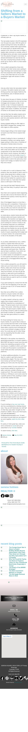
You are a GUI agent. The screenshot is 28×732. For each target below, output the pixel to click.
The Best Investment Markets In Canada (16, 571)
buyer (22, 155)
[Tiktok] (26, 678)
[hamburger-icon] (25, 4)
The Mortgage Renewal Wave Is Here (17, 575)
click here (14, 430)
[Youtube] (16, 678)
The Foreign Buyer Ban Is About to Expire (17, 548)
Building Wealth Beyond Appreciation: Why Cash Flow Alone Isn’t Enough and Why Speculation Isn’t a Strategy (17, 554)
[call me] (15, 615)
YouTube (13, 427)
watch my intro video (18, 419)
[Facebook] (2, 678)
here (2, 421)
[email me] (14, 605)
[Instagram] (7, 678)
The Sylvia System (18, 682)
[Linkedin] (12, 678)
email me (14, 610)
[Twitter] (21, 678)
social (14, 426)
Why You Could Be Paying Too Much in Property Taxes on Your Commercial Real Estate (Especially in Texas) (18, 562)
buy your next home (18, 404)
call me (15, 619)
